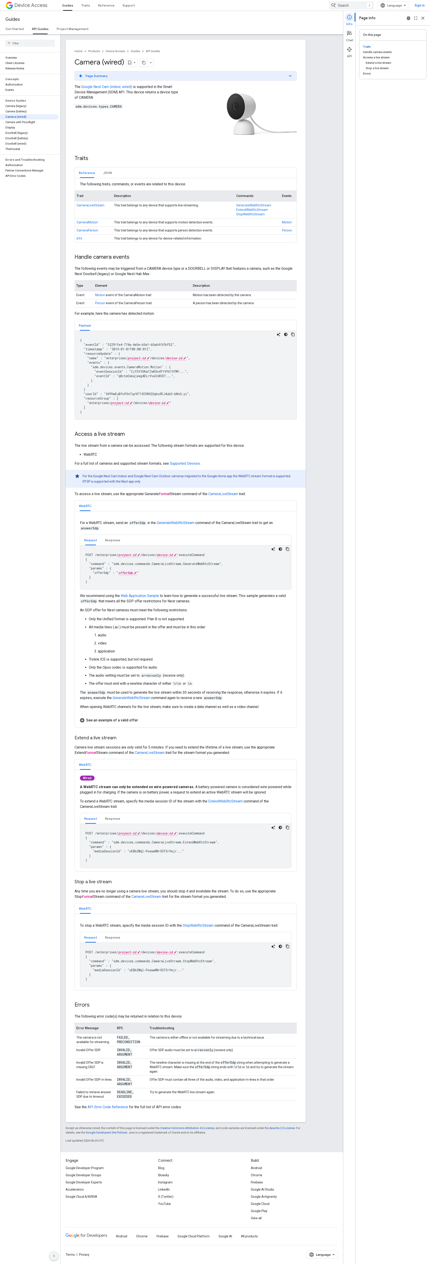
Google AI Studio (262, 1189)
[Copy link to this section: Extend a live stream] (120, 738)
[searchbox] (30, 43)
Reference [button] (87, 173)
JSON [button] (107, 173)
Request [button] (90, 540)
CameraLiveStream (90, 205)
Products (94, 51)
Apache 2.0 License (282, 1128)
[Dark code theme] (285, 334)
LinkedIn (164, 1189)
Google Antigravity (264, 1196)
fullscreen (415, 18)
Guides (67, 5)
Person (287, 230)
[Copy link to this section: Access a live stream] (129, 434)
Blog (161, 1168)
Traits (85, 5)
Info (79, 238)
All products (249, 1236)
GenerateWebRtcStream (253, 205)
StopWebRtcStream (250, 214)
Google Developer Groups (83, 1175)
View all (256, 1218)
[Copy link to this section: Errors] (94, 1005)
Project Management (72, 29)
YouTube (164, 1204)
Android (256, 1168)
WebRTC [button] (85, 506)
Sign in (420, 5)
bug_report (408, 18)
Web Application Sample (140, 596)
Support (129, 5)
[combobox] (351, 5)
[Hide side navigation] (53, 1255)
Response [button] (112, 540)
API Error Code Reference (108, 1107)
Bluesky (163, 1175)
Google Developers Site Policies (106, 1132)
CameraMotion (87, 222)
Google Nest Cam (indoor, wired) (106, 87)
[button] (186, 75)
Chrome (256, 1175)
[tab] (87, 172)
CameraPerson (87, 230)
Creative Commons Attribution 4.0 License (187, 1128)
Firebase (257, 1182)
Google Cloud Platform (194, 1236)
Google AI (225, 1236)
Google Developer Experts (84, 1182)
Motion (287, 222)
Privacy (84, 1254)
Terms (70, 1254)
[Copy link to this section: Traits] (92, 158)
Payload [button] (85, 325)
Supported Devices (185, 463)
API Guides (40, 29)
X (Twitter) (165, 1196)
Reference (106, 5)
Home (78, 51)
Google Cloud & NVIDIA (81, 1196)
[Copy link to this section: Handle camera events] (133, 257)
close (423, 18)
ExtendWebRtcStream (252, 210)
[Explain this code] (278, 334)
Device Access (30, 5)
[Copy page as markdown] (144, 62)
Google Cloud (260, 1204)
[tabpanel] (186, 212)
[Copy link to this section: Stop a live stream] (116, 882)
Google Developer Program (85, 1168)
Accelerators (75, 1189)
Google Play (259, 1211)
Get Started (14, 29)
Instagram (165, 1182)
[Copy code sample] (293, 334)
